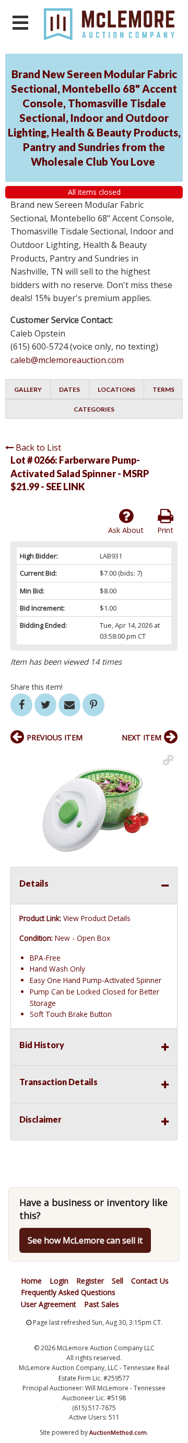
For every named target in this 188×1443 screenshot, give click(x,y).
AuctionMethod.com (118, 1432)
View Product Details (97, 918)
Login (59, 1281)
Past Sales (101, 1304)
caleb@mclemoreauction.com (67, 360)
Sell (117, 1281)
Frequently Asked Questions (68, 1292)
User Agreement (48, 1304)
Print (165, 530)
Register (90, 1281)
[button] (168, 760)
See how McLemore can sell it (85, 1240)
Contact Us (150, 1281)
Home (31, 1281)
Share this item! (36, 687)
